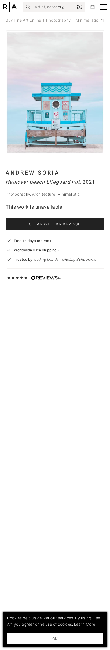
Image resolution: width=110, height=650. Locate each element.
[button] (103, 7)
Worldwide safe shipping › (36, 250)
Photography (58, 20)
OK (55, 638)
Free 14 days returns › (32, 241)
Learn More (84, 624)
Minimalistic (68, 194)
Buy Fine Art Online (23, 20)
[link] (79, 7)
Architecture (43, 194)
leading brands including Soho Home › (66, 259)
